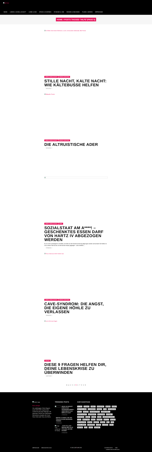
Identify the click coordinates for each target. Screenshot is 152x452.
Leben (94, 417)
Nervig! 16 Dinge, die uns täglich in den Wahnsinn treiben (64, 419)
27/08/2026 (64, 414)
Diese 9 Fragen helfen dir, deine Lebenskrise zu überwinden (75, 368)
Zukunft (47, 360)
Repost (96, 422)
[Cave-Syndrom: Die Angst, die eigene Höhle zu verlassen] (76, 274)
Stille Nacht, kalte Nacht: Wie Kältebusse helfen (75, 83)
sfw (112, 422)
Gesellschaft (82, 414)
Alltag (80, 406)
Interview (81, 417)
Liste (79, 419)
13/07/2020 (49, 376)
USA (86, 427)
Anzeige (86, 406)
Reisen (90, 422)
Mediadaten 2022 (46, 447)
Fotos (79, 411)
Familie (99, 409)
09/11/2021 (49, 88)
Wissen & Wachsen (64, 76)
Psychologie (82, 422)
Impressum (35, 447)
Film (105, 409)
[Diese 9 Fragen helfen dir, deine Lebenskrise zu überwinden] (76, 338)
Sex (108, 422)
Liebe (99, 417)
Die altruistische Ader (71, 144)
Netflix (106, 419)
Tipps (111, 424)
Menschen (86, 419)
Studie (99, 424)
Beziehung (100, 406)
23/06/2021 (49, 315)
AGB (116, 447)
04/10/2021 (49, 148)
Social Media (82, 424)
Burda (114, 406)
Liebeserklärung (108, 417)
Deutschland (82, 409)
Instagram (101, 414)
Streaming (91, 424)
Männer (99, 419)
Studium (105, 424)
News (60, 223)
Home (60, 19)
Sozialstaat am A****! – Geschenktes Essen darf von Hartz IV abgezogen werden (73, 234)
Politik (113, 419)
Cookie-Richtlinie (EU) (113, 449)
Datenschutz (108, 447)
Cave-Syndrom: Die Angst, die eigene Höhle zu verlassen (74, 308)
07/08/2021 (49, 248)
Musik (93, 419)
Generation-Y (105, 411)
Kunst (88, 417)
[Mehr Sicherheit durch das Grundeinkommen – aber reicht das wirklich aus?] (58, 407)
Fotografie (111, 409)
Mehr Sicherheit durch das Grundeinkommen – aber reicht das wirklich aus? (68, 409)
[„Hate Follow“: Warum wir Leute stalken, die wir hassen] (58, 428)
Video (90, 427)
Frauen (85, 411)
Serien (103, 422)
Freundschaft (94, 411)
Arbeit (93, 406)
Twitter (80, 427)
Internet (109, 414)
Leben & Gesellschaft (51, 76)
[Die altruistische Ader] (76, 114)
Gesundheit (92, 414)
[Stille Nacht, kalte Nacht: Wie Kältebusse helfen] (76, 51)
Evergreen (91, 409)
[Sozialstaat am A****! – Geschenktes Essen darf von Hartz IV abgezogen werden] (76, 198)
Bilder (108, 406)
